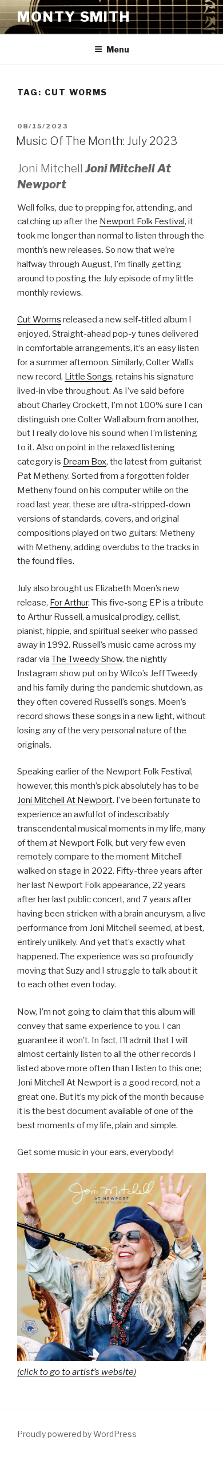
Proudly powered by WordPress (77, 1434)
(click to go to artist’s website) (76, 1372)
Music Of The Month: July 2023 (96, 141)
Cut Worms (39, 319)
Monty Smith (73, 17)
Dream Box (84, 462)
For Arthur (69, 603)
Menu (117, 49)
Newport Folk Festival (142, 221)
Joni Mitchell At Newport (65, 800)
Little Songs (88, 377)
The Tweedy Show (86, 659)
